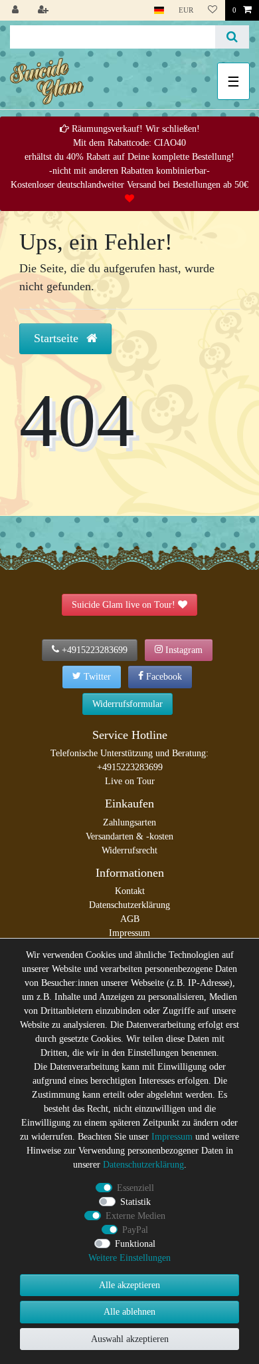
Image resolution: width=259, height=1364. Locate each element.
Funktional (135, 1244)
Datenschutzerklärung (129, 905)
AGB (129, 919)
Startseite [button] (58, 338)
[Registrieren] (44, 10)
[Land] (159, 10)
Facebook (164, 677)
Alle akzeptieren (129, 1285)
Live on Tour (130, 781)
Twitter (97, 677)
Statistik (135, 1202)
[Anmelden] (17, 10)
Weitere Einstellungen (129, 1258)
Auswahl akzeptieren (130, 1339)
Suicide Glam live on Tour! (123, 605)
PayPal (135, 1230)
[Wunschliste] (212, 10)
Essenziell (135, 1188)
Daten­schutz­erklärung (143, 1165)
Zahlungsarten (129, 822)
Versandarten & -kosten (129, 836)
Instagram (184, 650)
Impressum (129, 933)
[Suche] (232, 37)
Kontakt (130, 891)
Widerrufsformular (127, 704)
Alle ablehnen (129, 1312)
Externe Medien (135, 1216)
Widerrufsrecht (129, 850)
